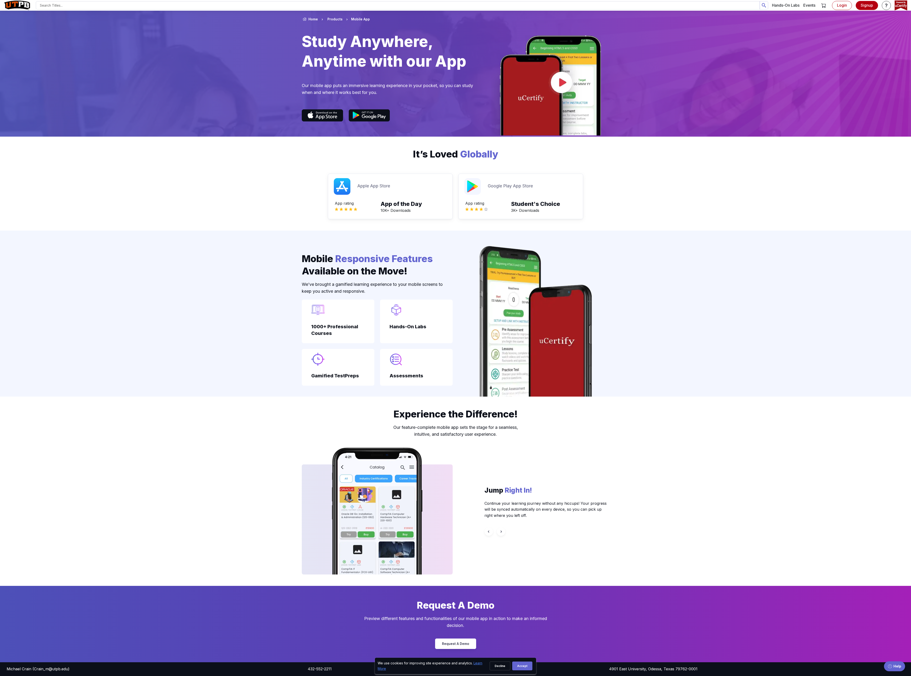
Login (842, 5)
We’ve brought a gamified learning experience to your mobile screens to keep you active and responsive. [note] (372, 288)
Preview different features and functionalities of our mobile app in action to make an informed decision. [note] (455, 622)
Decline (500, 666)
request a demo (455, 644)
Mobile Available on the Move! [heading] (367, 265)
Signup (867, 5)
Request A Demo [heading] (455, 605)
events (809, 5)
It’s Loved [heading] (455, 154)
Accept (522, 666)
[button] (823, 5)
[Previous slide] (488, 531)
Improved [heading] (522, 490)
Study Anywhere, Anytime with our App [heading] (384, 51)
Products (335, 19)
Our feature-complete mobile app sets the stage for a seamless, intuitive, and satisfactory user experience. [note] (455, 431)
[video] (546, 82)
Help (897, 666)
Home (313, 19)
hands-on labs (785, 5)
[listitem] (356, 19)
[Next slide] (501, 531)
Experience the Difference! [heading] (456, 414)
